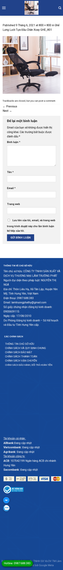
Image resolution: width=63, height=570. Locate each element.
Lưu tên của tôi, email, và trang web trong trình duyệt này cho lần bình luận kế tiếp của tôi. (31, 225)
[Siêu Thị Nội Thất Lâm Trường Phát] (31, 8)
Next (7, 110)
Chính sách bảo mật (18, 352)
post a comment (47, 101)
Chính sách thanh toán (21, 356)
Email (11, 188)
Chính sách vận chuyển (21, 360)
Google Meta (46, 565)
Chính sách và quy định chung (25, 348)
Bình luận (13, 142)
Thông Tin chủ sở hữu (19, 343)
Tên (10, 172)
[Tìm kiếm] (59, 7)
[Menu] (4, 7)
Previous (10, 106)
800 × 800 (45, 25)
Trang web (13, 204)
